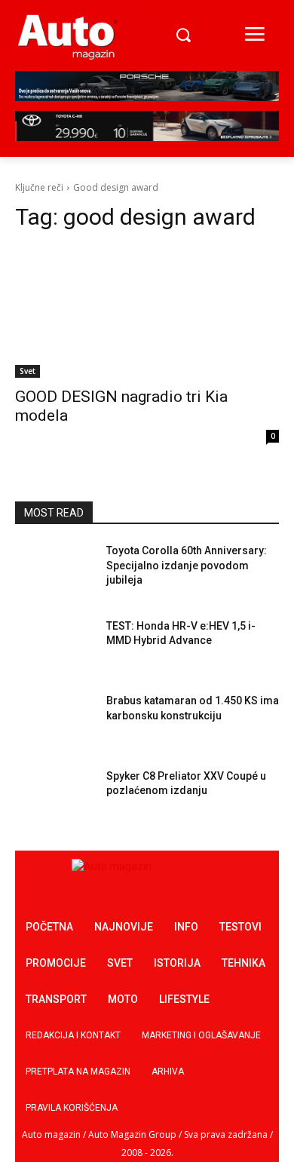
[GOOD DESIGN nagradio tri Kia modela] (147, 312)
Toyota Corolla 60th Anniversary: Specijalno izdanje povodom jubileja (186, 565)
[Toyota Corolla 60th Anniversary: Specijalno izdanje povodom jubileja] (54, 571)
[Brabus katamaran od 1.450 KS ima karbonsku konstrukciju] (54, 722)
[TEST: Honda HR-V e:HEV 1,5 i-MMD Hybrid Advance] (54, 647)
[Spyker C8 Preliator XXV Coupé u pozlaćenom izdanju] (54, 797)
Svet (27, 371)
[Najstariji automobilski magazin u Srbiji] (68, 36)
